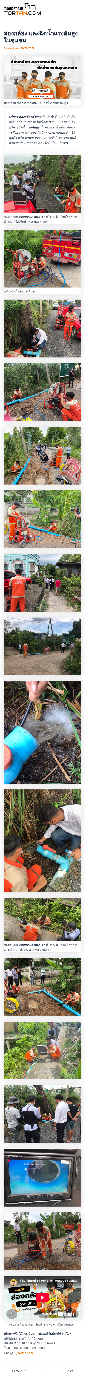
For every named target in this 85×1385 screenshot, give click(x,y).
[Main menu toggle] (77, 9)
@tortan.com (24, 1353)
